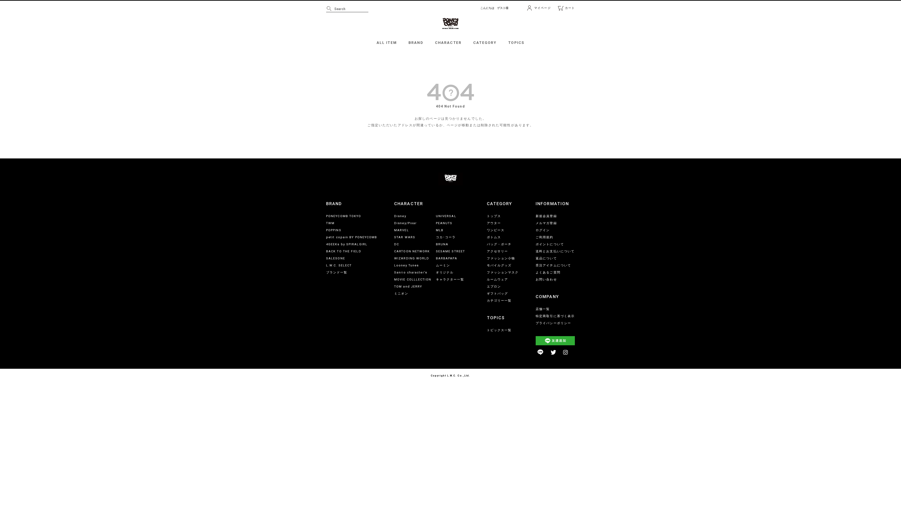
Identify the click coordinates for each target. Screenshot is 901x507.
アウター (494, 223)
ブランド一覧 (336, 272)
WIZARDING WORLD (411, 258)
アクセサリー (497, 251)
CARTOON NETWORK (412, 251)
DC (396, 244)
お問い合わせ (546, 279)
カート (570, 8)
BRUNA (442, 244)
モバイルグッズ (499, 265)
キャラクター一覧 (450, 279)
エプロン (494, 286)
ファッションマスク (503, 272)
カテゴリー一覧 (499, 300)
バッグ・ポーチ (499, 244)
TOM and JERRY (408, 286)
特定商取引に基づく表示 (555, 316)
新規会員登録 (546, 216)
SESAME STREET (450, 251)
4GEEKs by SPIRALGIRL (346, 244)
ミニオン (401, 293)
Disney (400, 216)
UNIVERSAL (446, 216)
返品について (546, 258)
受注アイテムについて (553, 265)
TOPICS (516, 43)
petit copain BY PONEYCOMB (351, 237)
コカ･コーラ (446, 237)
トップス (494, 216)
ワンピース (496, 230)
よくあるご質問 (548, 272)
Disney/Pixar (405, 223)
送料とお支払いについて (555, 251)
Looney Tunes (406, 265)
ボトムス (494, 237)
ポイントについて (550, 244)
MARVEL (401, 230)
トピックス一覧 (499, 330)
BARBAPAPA (446, 258)
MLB (439, 230)
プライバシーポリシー (553, 323)
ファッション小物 (501, 258)
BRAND (416, 43)
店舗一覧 (543, 309)
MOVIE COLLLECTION (412, 279)
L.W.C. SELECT (339, 265)
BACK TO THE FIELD (343, 251)
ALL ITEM (387, 43)
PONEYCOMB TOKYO (343, 216)
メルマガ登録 (546, 223)
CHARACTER (448, 43)
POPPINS (333, 230)
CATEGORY (484, 43)
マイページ (542, 8)
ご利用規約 (545, 237)
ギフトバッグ (497, 293)
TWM (330, 223)
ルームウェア (497, 279)
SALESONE (335, 258)
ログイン (543, 230)
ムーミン (443, 265)
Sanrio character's (410, 272)
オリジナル (445, 272)
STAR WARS (404, 237)
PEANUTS (444, 223)
